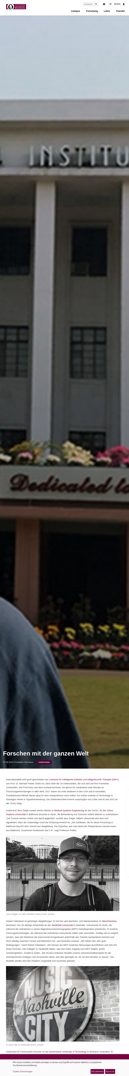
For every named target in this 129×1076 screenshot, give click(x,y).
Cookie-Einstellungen (23, 1071)
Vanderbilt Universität (62, 925)
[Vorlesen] (110, 4)
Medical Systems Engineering (69, 810)
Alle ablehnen (97, 1071)
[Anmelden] (123, 4)
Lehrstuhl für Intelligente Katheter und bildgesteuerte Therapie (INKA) (84, 779)
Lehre (107, 11)
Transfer (120, 11)
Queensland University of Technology (68, 1051)
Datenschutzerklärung (26, 1065)
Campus (75, 11)
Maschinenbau (109, 921)
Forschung (92, 11)
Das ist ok (110, 1071)
